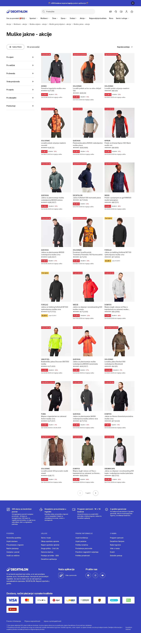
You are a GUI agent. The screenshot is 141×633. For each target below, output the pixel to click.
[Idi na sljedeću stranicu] (95, 493)
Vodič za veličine (13, 555)
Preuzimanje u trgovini (15, 545)
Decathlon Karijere (117, 541)
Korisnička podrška (13, 538)
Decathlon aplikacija (49, 559)
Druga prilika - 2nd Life (50, 548)
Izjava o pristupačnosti (52, 621)
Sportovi (33, 18)
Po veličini (10, 65)
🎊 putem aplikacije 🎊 (68, 3)
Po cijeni (9, 57)
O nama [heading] (113, 533)
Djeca (63, 18)
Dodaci (73, 18)
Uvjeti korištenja (81, 538)
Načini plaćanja (12, 548)
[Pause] (133, 3)
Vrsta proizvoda (13, 81)
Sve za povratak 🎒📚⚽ (15, 18)
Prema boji (10, 106)
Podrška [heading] (10, 533)
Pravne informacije (13, 621)
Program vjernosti (117, 538)
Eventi (112, 552)
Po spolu (10, 90)
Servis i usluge (122, 18)
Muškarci (44, 18)
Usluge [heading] (44, 533)
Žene (54, 18)
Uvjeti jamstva (80, 541)
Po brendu (10, 73)
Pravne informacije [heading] (84, 533)
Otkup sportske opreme (50, 541)
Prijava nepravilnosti (32, 621)
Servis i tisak (46, 538)
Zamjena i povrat (12, 552)
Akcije (82, 18)
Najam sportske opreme (50, 545)
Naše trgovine (115, 545)
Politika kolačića (81, 545)
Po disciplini (11, 98)
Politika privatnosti (82, 555)
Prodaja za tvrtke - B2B (50, 555)
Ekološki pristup (116, 555)
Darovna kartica (47, 552)
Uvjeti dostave (11, 541)
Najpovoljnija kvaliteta (97, 18)
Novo (111, 18)
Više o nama (114, 548)
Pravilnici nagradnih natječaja (86, 552)
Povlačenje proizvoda (83, 548)
